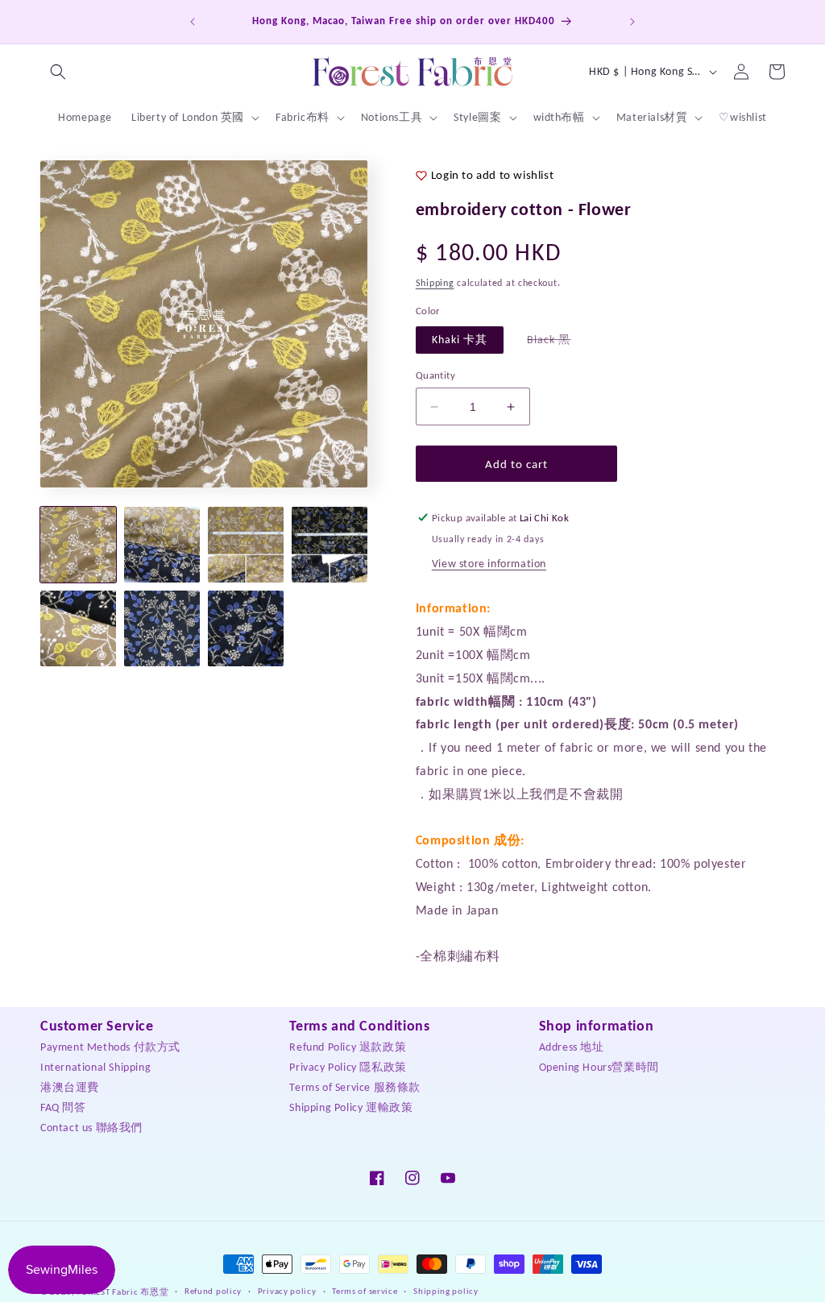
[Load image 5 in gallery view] (78, 628)
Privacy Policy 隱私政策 (347, 1067)
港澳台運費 (69, 1087)
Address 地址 (571, 1047)
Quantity (435, 375)
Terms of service (364, 1291)
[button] (58, 71)
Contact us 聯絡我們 (91, 1127)
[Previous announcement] (192, 21)
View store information (489, 563)
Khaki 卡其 (459, 339)
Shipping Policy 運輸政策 (350, 1107)
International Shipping (95, 1067)
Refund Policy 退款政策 (347, 1047)
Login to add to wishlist (492, 175)
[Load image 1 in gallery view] (78, 545)
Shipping (435, 282)
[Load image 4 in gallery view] (329, 545)
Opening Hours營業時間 (599, 1067)
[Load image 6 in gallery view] (162, 628)
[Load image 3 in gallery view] (246, 545)
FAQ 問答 (63, 1107)
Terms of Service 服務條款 (355, 1087)
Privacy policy (287, 1291)
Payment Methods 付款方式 (110, 1047)
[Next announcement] (632, 21)
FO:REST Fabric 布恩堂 (123, 1292)
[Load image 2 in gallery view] (162, 545)
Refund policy (213, 1291)
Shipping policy (446, 1291)
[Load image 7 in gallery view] (246, 628)
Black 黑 (557, 343)
